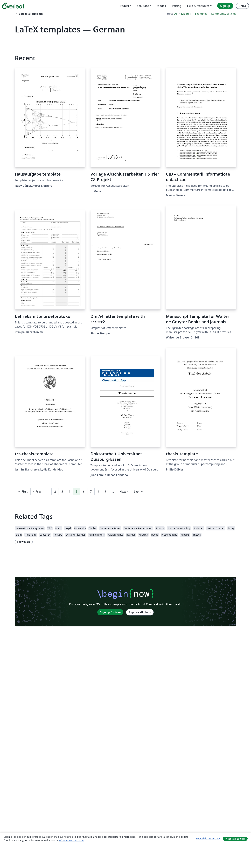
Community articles (223, 14)
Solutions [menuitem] (143, 6)
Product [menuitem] (124, 6)
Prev (37, 491)
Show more (23, 541)
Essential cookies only (208, 838)
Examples (201, 14)
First (23, 491)
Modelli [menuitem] (161, 6)
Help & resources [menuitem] (198, 6)
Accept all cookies (235, 838)
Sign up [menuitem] (225, 6)
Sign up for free (110, 612)
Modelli (186, 14)
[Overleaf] (13, 6)
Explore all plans (140, 612)
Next (124, 491)
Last (138, 491)
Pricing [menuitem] (176, 6)
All (175, 14)
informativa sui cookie (71, 840)
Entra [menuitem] (242, 6)
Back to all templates (30, 13)
